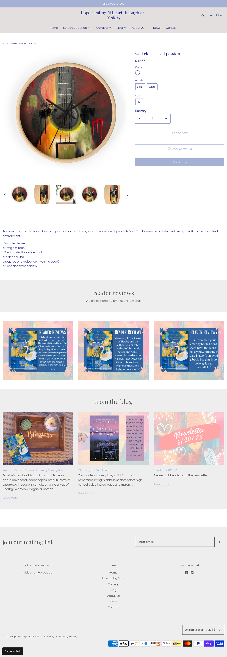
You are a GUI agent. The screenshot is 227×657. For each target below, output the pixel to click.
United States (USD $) (200, 630)
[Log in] (211, 15)
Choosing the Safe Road (93, 470)
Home (54, 28)
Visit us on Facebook (37, 572)
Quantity (140, 111)
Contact (172, 28)
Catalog (113, 584)
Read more (10, 498)
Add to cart (180, 133)
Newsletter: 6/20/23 (166, 470)
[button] (5, 194)
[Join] (219, 542)
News (156, 28)
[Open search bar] (203, 15)
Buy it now (180, 162)
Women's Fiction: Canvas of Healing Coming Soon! (34, 470)
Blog (113, 590)
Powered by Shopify (66, 636)
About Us (113, 596)
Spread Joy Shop (113, 578)
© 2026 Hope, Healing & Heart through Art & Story (28, 636)
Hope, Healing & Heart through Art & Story (113, 15)
